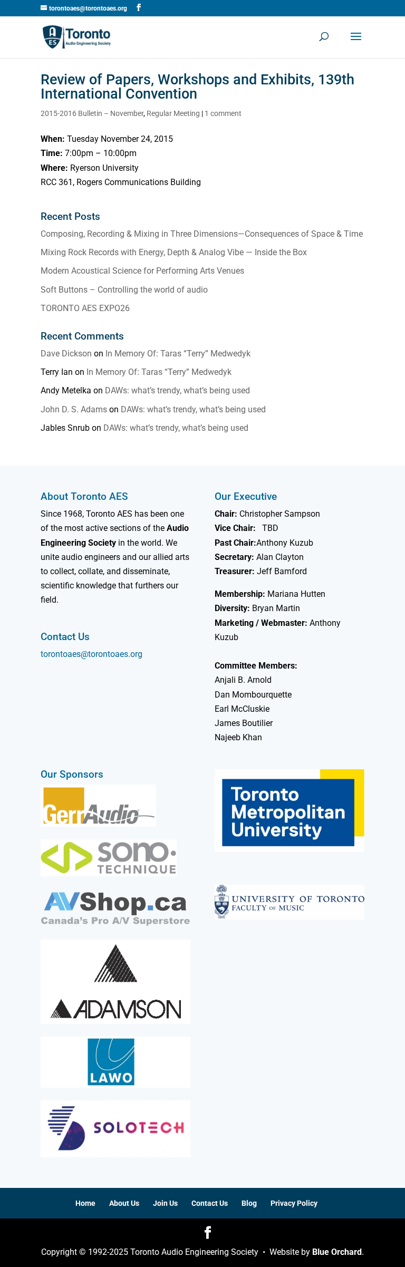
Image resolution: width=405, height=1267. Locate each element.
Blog (249, 1203)
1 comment (223, 113)
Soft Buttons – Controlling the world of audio (124, 290)
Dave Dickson (66, 354)
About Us (124, 1203)
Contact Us (209, 1203)
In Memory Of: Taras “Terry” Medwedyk (177, 354)
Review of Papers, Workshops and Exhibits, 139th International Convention (197, 86)
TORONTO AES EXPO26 (85, 308)
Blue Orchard (337, 1252)
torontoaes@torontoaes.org (91, 654)
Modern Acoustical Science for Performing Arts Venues (142, 271)
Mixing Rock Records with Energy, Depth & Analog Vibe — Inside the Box (174, 252)
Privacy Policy (294, 1203)
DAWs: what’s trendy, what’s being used (177, 390)
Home (85, 1203)
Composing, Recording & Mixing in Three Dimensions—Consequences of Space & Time (202, 234)
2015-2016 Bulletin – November (92, 113)
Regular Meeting (173, 113)
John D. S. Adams (74, 409)
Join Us (165, 1203)
